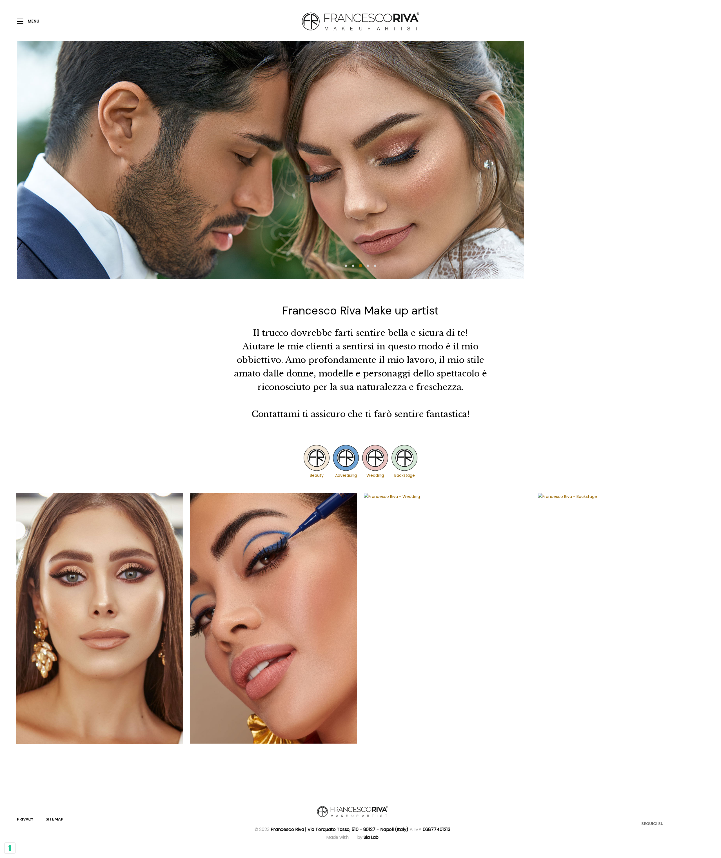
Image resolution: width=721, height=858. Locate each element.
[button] (345, 265)
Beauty (317, 475)
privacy (25, 819)
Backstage (404, 475)
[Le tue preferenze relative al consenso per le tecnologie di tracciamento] (10, 848)
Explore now (614, 199)
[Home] (360, 21)
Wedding (375, 475)
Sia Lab (371, 837)
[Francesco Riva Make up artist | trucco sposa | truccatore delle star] (352, 811)
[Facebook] (681, 823)
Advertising (346, 475)
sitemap (54, 819)
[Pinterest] (702, 823)
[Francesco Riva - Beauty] (99, 618)
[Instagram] (691, 823)
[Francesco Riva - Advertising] (273, 618)
